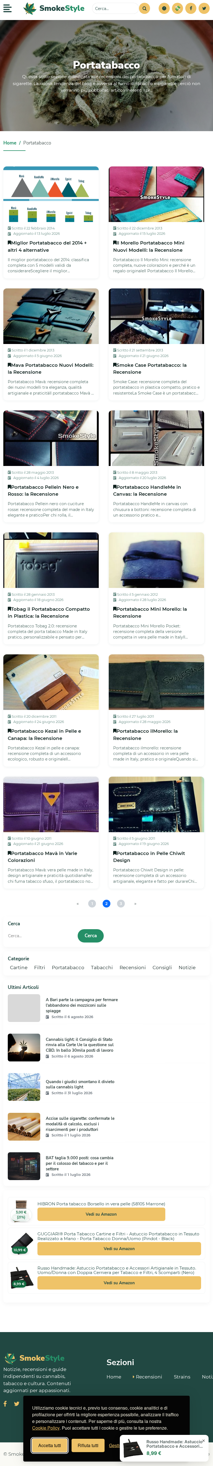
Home (9, 143)
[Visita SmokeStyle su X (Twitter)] (16, 1404)
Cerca (91, 936)
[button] (164, 8)
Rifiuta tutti (88, 1445)
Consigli (162, 967)
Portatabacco (68, 967)
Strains (182, 1377)
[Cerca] (144, 8)
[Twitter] (204, 8)
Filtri (39, 967)
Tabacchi (102, 967)
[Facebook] (190, 8)
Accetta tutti (49, 1445)
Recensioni (133, 967)
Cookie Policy (46, 1428)
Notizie (187, 967)
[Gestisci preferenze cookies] (164, 8)
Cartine (18, 967)
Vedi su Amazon (101, 1214)
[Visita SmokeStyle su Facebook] (5, 1404)
